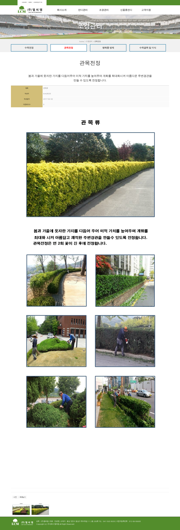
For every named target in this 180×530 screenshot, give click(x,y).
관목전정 (105, 22)
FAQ (145, 31)
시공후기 (147, 26)
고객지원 (146, 10)
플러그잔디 (127, 17)
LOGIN (24, 2)
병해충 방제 (108, 47)
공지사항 (147, 17)
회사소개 (62, 10)
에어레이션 (85, 22)
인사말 (62, 17)
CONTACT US (38, 2)
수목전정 (105, 17)
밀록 (124, 26)
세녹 (124, 22)
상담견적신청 (149, 22)
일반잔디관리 (86, 17)
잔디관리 (83, 10)
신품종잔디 (126, 10)
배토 (82, 26)
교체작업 (84, 40)
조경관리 (104, 10)
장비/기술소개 (65, 22)
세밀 (124, 31)
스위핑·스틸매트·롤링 (88, 33)
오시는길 (63, 26)
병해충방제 (106, 26)
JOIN (30, 2)
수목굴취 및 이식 (108, 31)
